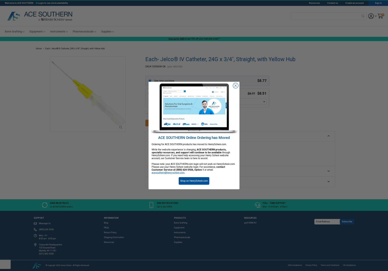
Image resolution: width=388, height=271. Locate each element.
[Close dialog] (235, 85)
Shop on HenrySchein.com (194, 180)
